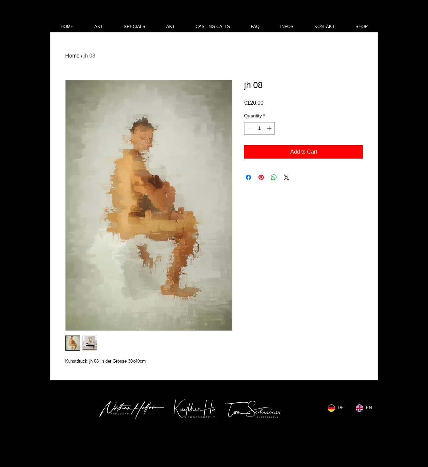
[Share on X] (287, 177)
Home (72, 56)
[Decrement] (249, 128)
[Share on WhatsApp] (274, 177)
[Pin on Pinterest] (261, 177)
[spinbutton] (259, 128)
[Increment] (269, 128)
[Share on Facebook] (248, 177)
